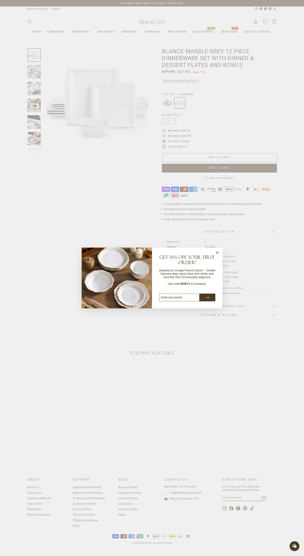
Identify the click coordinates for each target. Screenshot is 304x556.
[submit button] (207, 297)
